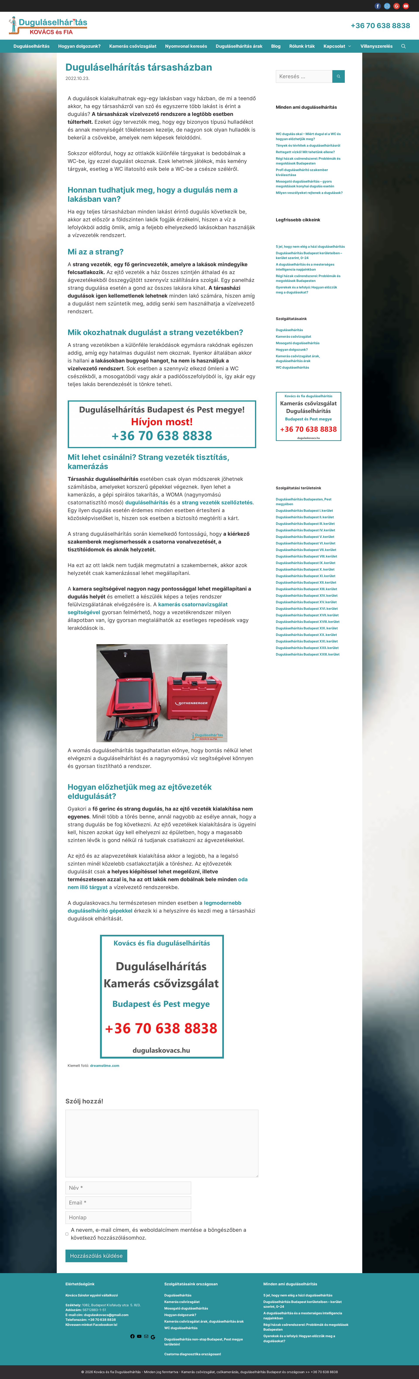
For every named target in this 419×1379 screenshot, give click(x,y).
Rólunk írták (302, 46)
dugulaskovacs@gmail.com (106, 1315)
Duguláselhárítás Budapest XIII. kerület (306, 589)
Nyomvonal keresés (186, 46)
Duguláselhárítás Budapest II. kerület (305, 517)
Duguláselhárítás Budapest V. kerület (305, 537)
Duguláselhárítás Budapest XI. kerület (305, 576)
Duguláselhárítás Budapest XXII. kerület (307, 648)
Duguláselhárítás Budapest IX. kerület (305, 563)
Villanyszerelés (377, 46)
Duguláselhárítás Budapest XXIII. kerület (308, 654)
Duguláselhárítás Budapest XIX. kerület (307, 628)
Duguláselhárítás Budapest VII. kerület (306, 550)
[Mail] (146, 1338)
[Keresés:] (304, 76)
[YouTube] (406, 9)
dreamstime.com (104, 1065)
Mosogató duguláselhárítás (297, 343)
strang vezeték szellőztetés (217, 502)
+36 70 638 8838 (102, 1320)
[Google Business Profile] (397, 9)
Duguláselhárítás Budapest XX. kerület (306, 635)
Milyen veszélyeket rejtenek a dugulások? (309, 193)
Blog (276, 46)
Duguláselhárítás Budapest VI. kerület (305, 543)
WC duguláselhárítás (292, 367)
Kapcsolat (334, 46)
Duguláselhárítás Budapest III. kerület (305, 524)
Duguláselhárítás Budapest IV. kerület (305, 530)
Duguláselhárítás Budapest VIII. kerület (306, 556)
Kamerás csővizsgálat (132, 46)
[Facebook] (378, 9)
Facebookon (103, 1325)
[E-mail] (387, 9)
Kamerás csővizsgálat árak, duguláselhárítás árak (204, 1321)
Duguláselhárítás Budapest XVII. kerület (307, 615)
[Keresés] (338, 76)
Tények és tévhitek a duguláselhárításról (308, 145)
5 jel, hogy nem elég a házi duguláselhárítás (310, 246)
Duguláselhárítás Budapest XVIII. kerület (308, 622)
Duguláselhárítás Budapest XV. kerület (306, 602)
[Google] (153, 1339)
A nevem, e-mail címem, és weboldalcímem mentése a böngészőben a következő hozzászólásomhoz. (158, 1234)
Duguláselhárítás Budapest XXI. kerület (307, 641)
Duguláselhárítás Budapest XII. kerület (306, 582)
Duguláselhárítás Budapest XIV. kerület (307, 595)
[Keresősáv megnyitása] (403, 46)
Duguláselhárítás (32, 46)
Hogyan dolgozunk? (79, 46)
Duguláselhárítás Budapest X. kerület (305, 569)
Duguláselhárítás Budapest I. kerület (304, 510)
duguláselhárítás (146, 502)
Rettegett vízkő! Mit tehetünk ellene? (305, 152)
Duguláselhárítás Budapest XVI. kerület (307, 608)
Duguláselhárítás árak (239, 46)
